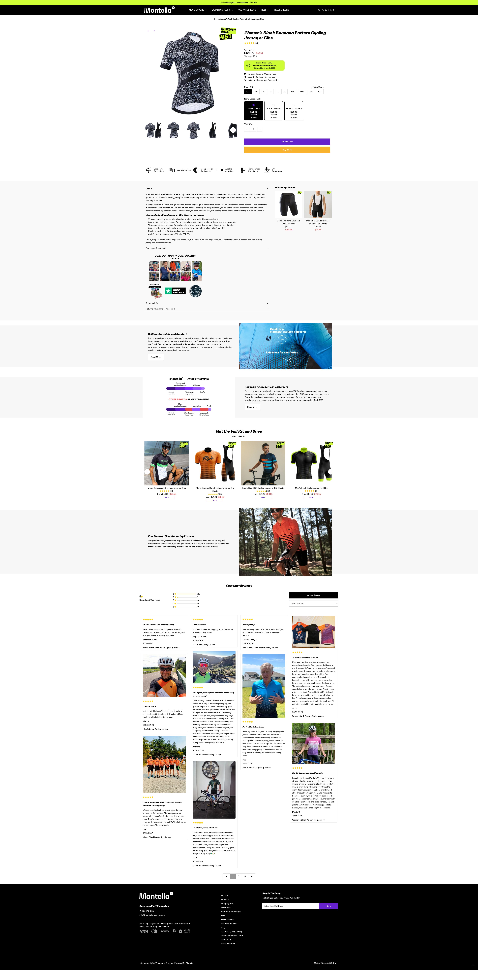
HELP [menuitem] (264, 10)
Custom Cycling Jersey (231, 931)
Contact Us (226, 939)
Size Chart (226, 907)
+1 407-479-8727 (146, 911)
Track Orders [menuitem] (281, 10)
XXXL (302, 92)
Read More (156, 357)
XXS (248, 92)
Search (224, 895)
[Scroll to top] (473, 965)
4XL (311, 92)
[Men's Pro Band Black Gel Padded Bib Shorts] (318, 204)
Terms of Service (229, 923)
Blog (223, 927)
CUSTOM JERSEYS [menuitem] (247, 10)
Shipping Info (152, 303)
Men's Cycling (197, 10)
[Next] (154, 31)
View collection (239, 436)
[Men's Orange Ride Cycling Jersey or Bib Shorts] (215, 463)
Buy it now (287, 149)
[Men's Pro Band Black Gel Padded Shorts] (288, 204)
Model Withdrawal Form (232, 935)
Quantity (248, 124)
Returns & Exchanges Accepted (160, 309)
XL (284, 92)
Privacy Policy (227, 919)
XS (256, 92)
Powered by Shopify (183, 963)
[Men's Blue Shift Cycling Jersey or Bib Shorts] (263, 463)
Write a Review (313, 595)
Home (216, 19)
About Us (225, 899)
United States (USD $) (324, 963)
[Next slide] (331, 472)
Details (149, 188)
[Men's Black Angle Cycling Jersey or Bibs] (166, 463)
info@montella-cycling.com (152, 915)
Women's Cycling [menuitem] (221, 10)
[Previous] (148, 31)
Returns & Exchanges (231, 911)
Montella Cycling (165, 963)
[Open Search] (319, 10)
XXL (292, 92)
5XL (320, 92)
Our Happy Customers (156, 248)
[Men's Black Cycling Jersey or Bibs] (311, 463)
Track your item (228, 943)
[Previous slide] (147, 472)
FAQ (223, 915)
